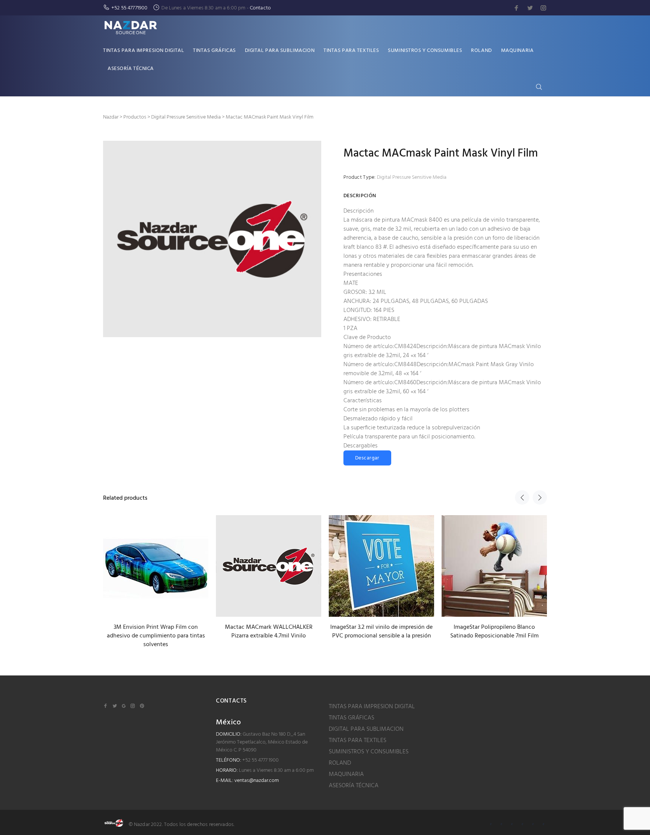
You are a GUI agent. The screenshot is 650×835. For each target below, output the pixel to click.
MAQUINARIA (346, 774)
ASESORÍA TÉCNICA (353, 786)
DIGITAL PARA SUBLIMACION (366, 729)
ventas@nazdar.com (256, 780)
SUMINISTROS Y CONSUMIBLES (369, 752)
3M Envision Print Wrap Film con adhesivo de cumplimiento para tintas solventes (156, 635)
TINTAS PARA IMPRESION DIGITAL (372, 707)
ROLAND (340, 763)
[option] (155, 575)
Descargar (367, 458)
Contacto (260, 8)
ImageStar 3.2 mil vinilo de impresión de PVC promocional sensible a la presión (381, 631)
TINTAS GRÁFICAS (351, 718)
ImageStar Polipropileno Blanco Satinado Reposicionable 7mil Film (494, 631)
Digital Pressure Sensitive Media (411, 177)
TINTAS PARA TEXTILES (357, 740)
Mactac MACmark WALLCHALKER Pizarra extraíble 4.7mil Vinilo (269, 631)
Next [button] (540, 497)
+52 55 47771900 (129, 8)
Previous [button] (522, 497)
